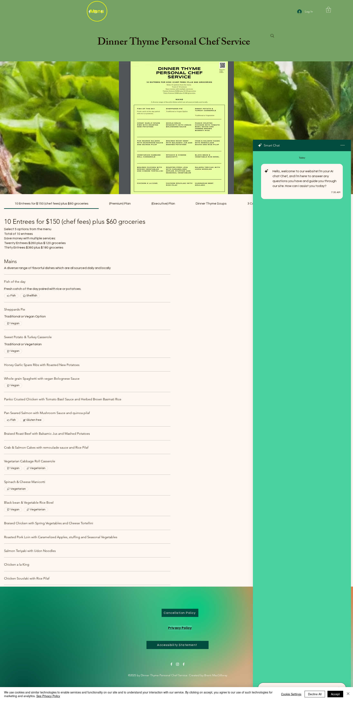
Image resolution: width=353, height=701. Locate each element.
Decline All (315, 694)
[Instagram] (177, 664)
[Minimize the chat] (342, 145)
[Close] (348, 694)
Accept (335, 694)
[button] (328, 10)
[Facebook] (171, 664)
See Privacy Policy (48, 696)
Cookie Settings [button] (291, 694)
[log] (302, 415)
